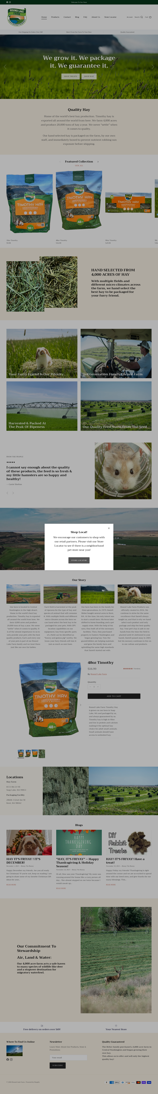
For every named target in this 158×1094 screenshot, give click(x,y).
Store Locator (79, 560)
